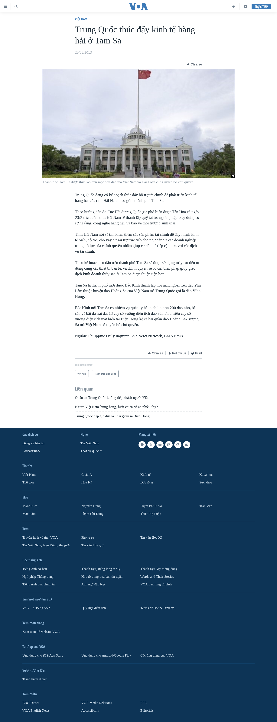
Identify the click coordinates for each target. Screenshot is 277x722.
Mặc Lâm (29, 513)
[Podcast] (177, 444)
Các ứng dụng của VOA (157, 655)
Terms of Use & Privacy (157, 608)
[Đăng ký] (186, 444)
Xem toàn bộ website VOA (41, 631)
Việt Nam (81, 19)
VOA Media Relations (96, 703)
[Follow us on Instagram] (168, 444)
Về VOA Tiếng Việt (36, 608)
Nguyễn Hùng (91, 506)
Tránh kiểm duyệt (34, 679)
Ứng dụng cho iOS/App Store (42, 655)
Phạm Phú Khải (151, 506)
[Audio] (234, 6)
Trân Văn (205, 506)
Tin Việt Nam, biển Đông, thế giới (46, 545)
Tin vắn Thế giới (92, 545)
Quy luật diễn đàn (93, 608)
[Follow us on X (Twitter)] (151, 444)
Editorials (147, 710)
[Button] (194, 64)
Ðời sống (146, 482)
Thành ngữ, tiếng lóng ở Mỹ (100, 569)
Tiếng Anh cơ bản (34, 569)
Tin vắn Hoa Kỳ (151, 537)
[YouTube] (246, 6)
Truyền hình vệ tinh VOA (40, 537)
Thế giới (28, 482)
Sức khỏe (205, 482)
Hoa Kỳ (86, 482)
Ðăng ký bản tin (33, 443)
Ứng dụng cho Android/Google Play (106, 655)
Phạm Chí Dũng (92, 513)
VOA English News (36, 710)
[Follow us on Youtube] (160, 444)
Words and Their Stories (157, 576)
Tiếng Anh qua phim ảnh (39, 584)
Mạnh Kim (29, 506)
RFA (143, 703)
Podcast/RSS (31, 451)
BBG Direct (30, 703)
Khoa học (206, 475)
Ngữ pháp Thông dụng (38, 576)
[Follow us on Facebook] (142, 444)
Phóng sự (87, 537)
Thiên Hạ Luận (150, 513)
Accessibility (90, 710)
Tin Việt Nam (89, 443)
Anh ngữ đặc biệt (93, 584)
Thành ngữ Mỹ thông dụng (158, 569)
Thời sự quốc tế (91, 451)
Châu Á (86, 475)
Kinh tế (145, 475)
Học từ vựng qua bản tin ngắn (101, 576)
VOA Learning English (156, 584)
